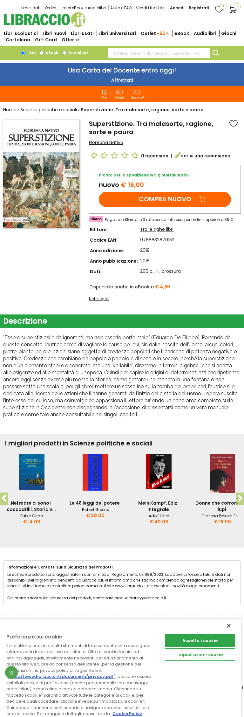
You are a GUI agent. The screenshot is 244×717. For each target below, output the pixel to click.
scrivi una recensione (205, 156)
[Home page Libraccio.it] (44, 25)
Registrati (199, 7)
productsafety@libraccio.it (140, 598)
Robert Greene (95, 509)
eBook (181, 33)
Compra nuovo (165, 199)
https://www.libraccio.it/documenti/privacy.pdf (61, 676)
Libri (31, 52)
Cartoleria (18, 40)
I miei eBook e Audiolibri (83, 7)
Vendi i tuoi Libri (151, 7)
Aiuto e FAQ (121, 7)
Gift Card (46, 40)
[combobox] (159, 53)
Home (10, 110)
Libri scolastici (21, 33)
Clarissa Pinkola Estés (222, 516)
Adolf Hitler (159, 516)
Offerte (70, 40)
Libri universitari (117, 33)
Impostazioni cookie (200, 655)
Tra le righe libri (156, 229)
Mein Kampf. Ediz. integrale (158, 506)
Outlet (155, 33)
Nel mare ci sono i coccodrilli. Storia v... (31, 506)
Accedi (177, 7)
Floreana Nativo (106, 142)
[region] (120, 667)
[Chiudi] (229, 626)
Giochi (228, 33)
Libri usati (82, 33)
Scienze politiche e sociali (48, 110)
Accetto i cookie (200, 641)
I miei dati (30, 7)
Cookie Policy (127, 714)
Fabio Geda (31, 516)
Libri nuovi (54, 33)
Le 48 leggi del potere (95, 503)
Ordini (50, 7)
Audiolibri (205, 33)
